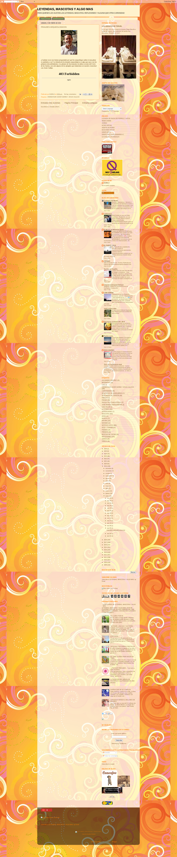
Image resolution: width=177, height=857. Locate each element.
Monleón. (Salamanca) (118, 202)
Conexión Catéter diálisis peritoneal (114, 366)
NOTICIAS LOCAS (107, 425)
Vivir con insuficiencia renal (113, 364)
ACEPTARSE (114, 636)
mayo (107, 486)
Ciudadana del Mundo (111, 200)
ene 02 (109, 536)
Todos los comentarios (111, 756)
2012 (105, 555)
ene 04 (109, 533)
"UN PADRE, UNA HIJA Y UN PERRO (121, 626)
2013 (105, 552)
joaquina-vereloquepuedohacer (114, 285)
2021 (105, 461)
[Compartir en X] (88, 94)
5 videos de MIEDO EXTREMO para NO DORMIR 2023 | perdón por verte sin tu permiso (122, 233)
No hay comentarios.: (70, 94)
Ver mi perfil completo (108, 185)
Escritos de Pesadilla (110, 269)
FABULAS (105, 398)
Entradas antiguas (89, 103)
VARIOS (104, 439)
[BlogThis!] (86, 94)
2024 (105, 453)
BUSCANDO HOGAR (108, 130)
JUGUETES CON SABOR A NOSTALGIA (122, 646)
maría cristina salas (110, 308)
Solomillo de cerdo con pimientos (121, 323)
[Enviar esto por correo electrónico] (84, 94)
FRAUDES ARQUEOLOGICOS (54, 27)
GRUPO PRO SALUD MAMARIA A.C (113, 134)
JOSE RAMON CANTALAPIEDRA (112, 404)
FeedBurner (122, 743)
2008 (105, 565)
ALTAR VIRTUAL (107, 125)
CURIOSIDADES (107, 391)
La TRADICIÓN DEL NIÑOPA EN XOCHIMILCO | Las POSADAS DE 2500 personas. (122, 681)
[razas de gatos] (112, 798)
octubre (108, 473)
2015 (105, 547)
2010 (105, 560)
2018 (105, 540)
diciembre (109, 468)
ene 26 (109, 503)
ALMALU (106, 183)
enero (107, 496)
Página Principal (71, 103)
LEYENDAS (105, 409)
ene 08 (109, 525)
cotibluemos (108, 214)
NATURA (104, 420)
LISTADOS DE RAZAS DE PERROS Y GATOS (116, 118)
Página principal (45, 18)
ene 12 (109, 520)
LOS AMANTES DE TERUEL (112, 26)
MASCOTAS (105, 414)
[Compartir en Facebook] (89, 94)
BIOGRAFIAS (106, 382)
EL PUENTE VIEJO (110, 245)
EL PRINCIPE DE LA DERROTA (121, 247)
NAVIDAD (105, 423)
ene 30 (109, 498)
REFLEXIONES (106, 436)
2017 (105, 542)
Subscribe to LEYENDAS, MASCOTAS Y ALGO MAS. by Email (60, 824)
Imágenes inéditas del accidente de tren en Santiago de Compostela (116, 287)
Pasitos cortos (108, 336)
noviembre (109, 471)
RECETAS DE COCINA (109, 434)
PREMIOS (105, 432)
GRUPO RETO (106, 132)
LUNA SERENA (108, 292)
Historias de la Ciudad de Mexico (111, 402)
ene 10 (109, 523)
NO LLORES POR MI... (117, 616)
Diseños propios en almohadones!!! (122, 351)
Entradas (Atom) (54, 106)
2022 (105, 458)
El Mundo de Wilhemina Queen (114, 229)
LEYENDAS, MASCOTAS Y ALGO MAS (65, 9)
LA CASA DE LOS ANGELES (110, 137)
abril (107, 488)
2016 (105, 545)
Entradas (107, 752)
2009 (105, 562)
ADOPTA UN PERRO (108, 127)
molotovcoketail (95, 842)
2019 (105, 466)
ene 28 (109, 500)
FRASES (104, 400)
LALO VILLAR (106, 407)
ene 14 (109, 518)
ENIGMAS (107, 261)
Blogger (114, 842)
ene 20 (109, 510)
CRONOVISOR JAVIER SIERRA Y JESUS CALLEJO (63, 97)
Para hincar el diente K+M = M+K (114, 321)
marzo (108, 491)
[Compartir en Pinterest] (91, 94)
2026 (105, 448)
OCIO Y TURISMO (107, 427)
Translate (116, 111)
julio (107, 481)
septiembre (109, 476)
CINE (103, 385)
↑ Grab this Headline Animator (89, 834)
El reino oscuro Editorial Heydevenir (122, 310)
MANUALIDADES (107, 411)
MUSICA (104, 418)
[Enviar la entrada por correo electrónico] (80, 94)
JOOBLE (104, 123)
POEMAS (105, 430)
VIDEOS (104, 441)
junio (107, 483)
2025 (105, 451)
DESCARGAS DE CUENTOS (110, 395)
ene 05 (109, 528)
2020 (105, 463)
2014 (105, 550)
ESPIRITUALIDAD (58, 18)
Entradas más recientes (50, 103)
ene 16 (109, 515)
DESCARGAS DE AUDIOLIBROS (112, 393)
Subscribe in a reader (108, 764)
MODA (104, 416)
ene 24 (109, 505)
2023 (105, 456)
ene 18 (109, 513)
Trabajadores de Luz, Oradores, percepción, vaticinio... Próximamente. (122, 295)
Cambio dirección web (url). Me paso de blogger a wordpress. (122, 271)
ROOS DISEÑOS (109, 350)
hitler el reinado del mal (110, 262)
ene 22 (109, 508)
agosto (108, 478)
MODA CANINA (106, 121)
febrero (108, 493)
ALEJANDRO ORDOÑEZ (109, 380)
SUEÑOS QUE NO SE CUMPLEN (120, 689)
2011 (105, 557)
